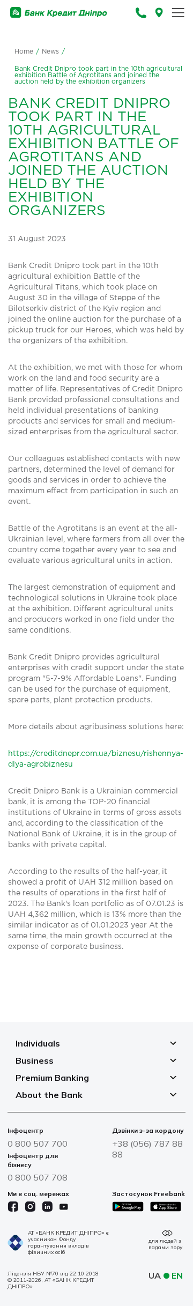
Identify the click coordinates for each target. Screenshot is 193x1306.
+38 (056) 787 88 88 (147, 1149)
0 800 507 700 (38, 1143)
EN (177, 1275)
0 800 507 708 (38, 1177)
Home (23, 52)
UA (155, 1275)
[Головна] (59, 12)
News (50, 52)
